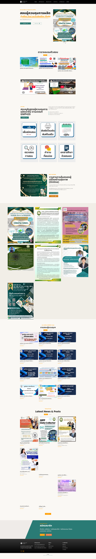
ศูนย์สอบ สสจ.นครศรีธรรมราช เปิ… (45, 378)
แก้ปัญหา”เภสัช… (42, 506)
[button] (54, 26)
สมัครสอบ (64, 544)
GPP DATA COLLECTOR (44, 443)
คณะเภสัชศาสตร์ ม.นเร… (25, 471)
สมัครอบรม (64, 546)
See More (48, 513)
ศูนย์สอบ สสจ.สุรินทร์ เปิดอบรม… (27, 68)
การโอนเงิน (64, 549)
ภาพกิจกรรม (55, 1)
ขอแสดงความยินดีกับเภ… (63, 443)
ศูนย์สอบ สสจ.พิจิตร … (62, 475)
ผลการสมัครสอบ (65, 547)
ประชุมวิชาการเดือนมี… (24, 506)
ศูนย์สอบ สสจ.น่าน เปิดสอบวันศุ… (45, 343)
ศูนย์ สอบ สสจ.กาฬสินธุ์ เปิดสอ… (64, 361)
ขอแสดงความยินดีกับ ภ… (63, 492)
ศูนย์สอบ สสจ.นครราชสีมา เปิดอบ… (65, 70)
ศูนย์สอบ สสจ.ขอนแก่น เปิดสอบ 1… (27, 343)
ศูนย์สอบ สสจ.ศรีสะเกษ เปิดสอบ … (26, 396)
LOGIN (67, 1)
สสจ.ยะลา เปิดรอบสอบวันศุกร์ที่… (64, 343)
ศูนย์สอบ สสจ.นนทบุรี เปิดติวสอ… (64, 396)
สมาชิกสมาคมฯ (61, 1)
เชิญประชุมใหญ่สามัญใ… (25, 443)
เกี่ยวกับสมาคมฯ (41, 1)
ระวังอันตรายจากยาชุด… (44, 474)
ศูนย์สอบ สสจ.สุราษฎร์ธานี (25, 378)
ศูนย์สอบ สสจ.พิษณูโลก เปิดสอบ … (64, 378)
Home (36, 1)
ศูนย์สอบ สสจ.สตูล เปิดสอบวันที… (45, 361)
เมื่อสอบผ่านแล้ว (48, 1)
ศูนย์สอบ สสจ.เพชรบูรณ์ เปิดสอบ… (26, 361)
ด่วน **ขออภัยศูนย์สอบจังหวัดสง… (45, 398)
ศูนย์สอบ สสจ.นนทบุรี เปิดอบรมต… (46, 68)
